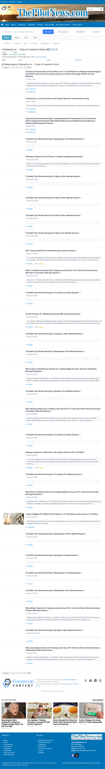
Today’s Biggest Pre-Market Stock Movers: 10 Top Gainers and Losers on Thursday (63, 514)
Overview (17, 43)
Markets (6, 38)
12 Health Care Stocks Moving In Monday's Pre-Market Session (54, 391)
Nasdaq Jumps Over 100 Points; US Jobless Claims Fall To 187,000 (56, 452)
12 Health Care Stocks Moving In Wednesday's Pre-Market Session (55, 139)
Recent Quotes (63, 32)
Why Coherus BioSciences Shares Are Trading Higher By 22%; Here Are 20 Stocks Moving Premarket (61, 370)
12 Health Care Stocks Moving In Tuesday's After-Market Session (55, 334)
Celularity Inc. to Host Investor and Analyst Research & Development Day (57, 98)
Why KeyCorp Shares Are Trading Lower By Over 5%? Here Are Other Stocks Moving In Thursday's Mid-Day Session (63, 410)
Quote (20, 60)
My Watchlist (80, 32)
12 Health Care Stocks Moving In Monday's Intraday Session (53, 555)
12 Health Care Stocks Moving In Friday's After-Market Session (54, 176)
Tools (35, 38)
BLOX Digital (96, 763)
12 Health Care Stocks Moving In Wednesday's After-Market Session (56, 534)
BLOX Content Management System (80, 763)
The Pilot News (16, 763)
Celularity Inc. (32, 88)
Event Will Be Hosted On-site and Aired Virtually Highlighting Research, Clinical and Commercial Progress (63, 105)
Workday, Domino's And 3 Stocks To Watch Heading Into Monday (55, 156)
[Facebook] (90, 683)
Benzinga (30, 149)
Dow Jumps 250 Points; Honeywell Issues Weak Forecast (51, 251)
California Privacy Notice (9, 765)
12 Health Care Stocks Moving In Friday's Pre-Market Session (53, 233)
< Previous (6, 67)
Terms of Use (42, 763)
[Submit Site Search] (101, 9)
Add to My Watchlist (40, 57)
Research (78, 60)
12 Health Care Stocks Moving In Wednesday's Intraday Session (54, 573)
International (45, 43)
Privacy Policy (66, 684)
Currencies (34, 43)
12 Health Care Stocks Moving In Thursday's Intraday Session (53, 292)
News (25, 43)
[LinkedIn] (95, 683)
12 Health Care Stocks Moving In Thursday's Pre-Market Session (54, 474)
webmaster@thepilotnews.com (86, 750)
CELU (54, 49)
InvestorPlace (31, 527)
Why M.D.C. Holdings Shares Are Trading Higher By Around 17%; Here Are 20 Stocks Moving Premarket (62, 493)
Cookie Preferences (22, 765)
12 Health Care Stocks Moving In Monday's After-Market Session (55, 630)
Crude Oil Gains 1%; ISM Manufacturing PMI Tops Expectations (54, 314)
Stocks (17, 38)
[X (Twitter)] (86, 683)
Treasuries (56, 43)
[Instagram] (100, 683)
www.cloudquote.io (71, 680)
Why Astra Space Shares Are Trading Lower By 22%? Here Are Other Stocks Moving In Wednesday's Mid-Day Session (63, 649)
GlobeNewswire (32, 91)
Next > (29, 67)
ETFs (26, 38)
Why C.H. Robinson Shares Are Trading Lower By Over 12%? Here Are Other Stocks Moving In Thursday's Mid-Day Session (61, 271)
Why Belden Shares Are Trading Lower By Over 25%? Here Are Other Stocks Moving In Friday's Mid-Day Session (63, 609)
